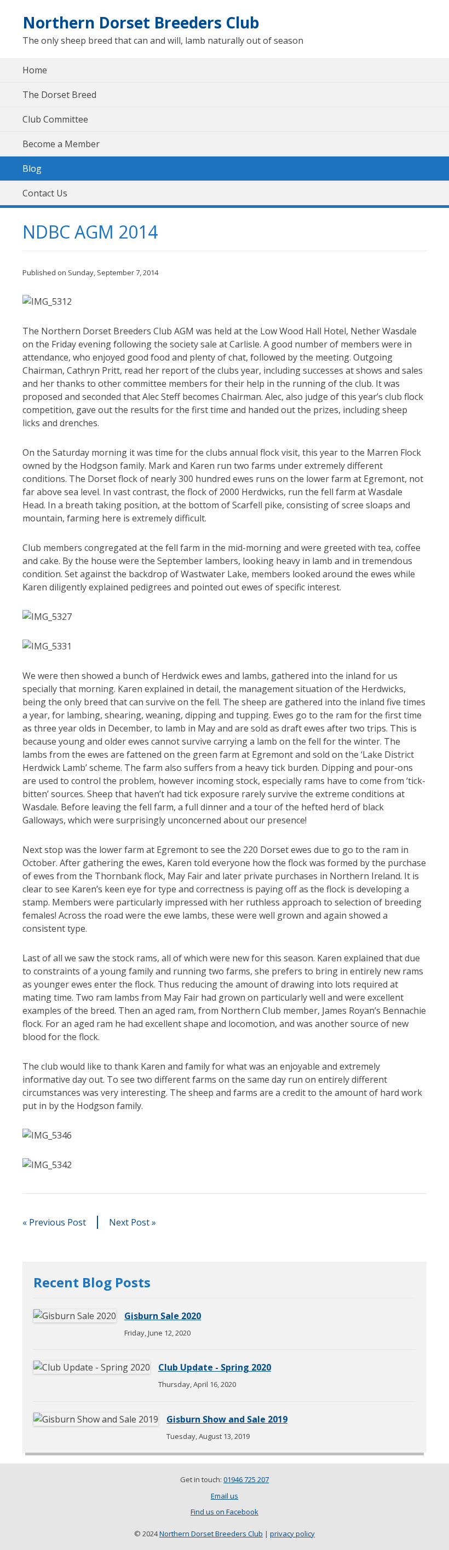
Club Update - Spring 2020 (214, 1367)
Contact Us (44, 193)
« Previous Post (54, 1222)
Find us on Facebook (224, 1512)
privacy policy (292, 1534)
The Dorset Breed (59, 95)
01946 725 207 (246, 1479)
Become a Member (61, 144)
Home (34, 70)
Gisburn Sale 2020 (162, 1316)
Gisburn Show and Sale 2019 (226, 1419)
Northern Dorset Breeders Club (141, 22)
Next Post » (132, 1222)
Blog (32, 168)
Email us (224, 1496)
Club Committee (55, 119)
